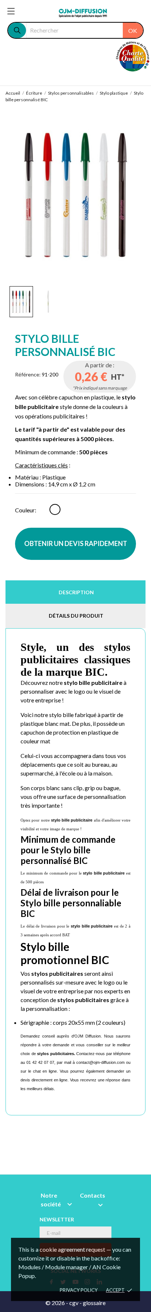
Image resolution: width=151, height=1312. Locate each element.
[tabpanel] (75, 195)
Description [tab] (76, 592)
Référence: (28, 374)
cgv (73, 1302)
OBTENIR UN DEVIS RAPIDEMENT (75, 543)
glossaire (94, 1302)
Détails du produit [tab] (76, 616)
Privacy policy (78, 1290)
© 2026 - (57, 1302)
